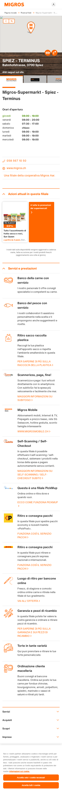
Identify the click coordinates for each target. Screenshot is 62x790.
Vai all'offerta (27, 601)
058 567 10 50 (16, 161)
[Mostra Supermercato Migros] (11, 79)
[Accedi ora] (53, 4)
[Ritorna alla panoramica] (12, 21)
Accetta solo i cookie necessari (31, 777)
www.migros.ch (16, 168)
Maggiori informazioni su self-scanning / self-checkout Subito (35, 474)
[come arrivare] (54, 55)
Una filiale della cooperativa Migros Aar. (29, 175)
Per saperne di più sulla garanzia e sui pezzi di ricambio (34, 632)
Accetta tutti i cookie (31, 785)
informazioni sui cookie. (19, 771)
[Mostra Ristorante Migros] (35, 79)
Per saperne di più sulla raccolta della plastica (34, 363)
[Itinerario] (48, 55)
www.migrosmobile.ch (32, 431)
